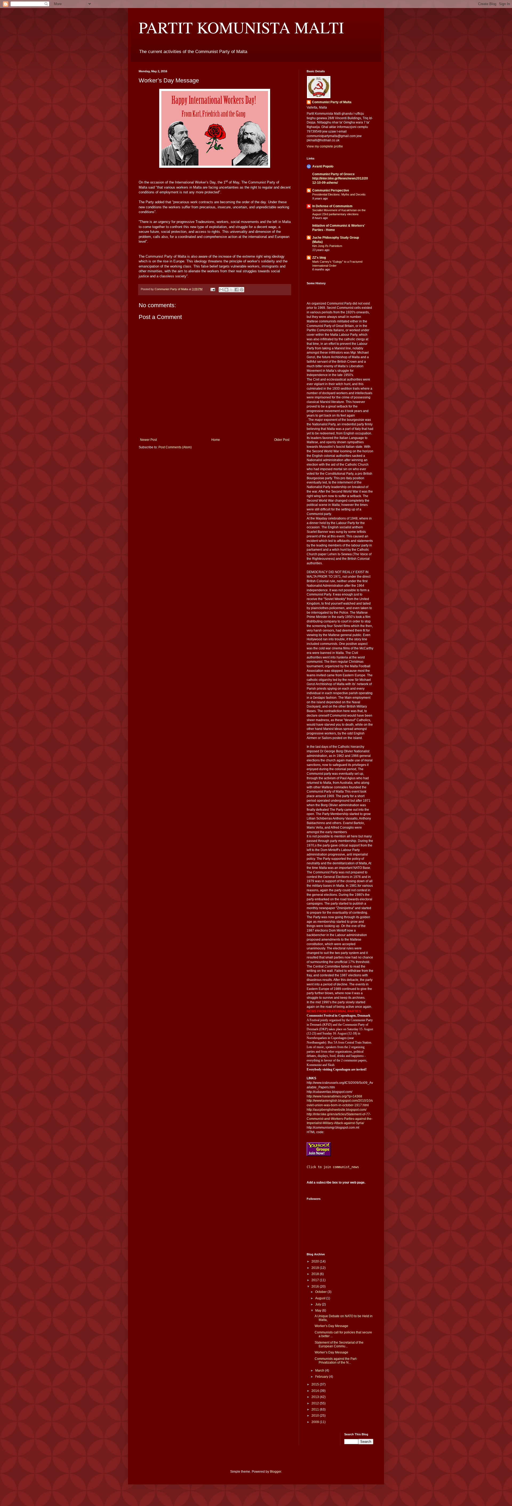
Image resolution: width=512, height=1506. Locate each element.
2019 (315, 1268)
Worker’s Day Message (331, 1326)
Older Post (281, 440)
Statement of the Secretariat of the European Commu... (339, 1344)
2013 (315, 1397)
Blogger (275, 1471)
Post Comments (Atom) (175, 447)
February (322, 1377)
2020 (315, 1261)
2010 (315, 1415)
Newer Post (148, 440)
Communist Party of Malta (331, 102)
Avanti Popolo (322, 166)
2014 (315, 1391)
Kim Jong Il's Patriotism (327, 245)
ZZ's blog (319, 257)
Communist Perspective (330, 190)
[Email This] (221, 289)
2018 (315, 1274)
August (320, 1298)
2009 (315, 1422)
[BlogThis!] (226, 289)
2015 (315, 1384)
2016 (315, 1286)
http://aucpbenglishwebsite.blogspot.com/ (336, 1110)
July (318, 1304)
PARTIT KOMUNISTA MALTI (241, 27)
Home (215, 440)
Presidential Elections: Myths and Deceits (339, 194)
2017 (315, 1280)
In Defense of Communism (332, 206)
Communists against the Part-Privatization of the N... (336, 1360)
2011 (315, 1409)
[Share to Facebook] (236, 289)
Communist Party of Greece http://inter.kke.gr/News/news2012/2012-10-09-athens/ (340, 178)
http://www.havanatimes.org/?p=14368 (334, 1096)
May (318, 1310)
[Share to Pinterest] (241, 289)
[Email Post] (212, 289)
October (321, 1292)
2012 (315, 1403)
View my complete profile (325, 146)
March (320, 1370)
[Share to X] (231, 289)
